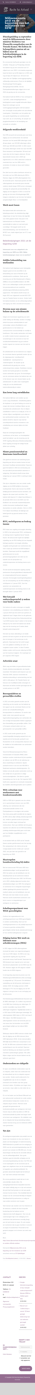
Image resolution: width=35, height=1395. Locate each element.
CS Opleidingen (20, 1253)
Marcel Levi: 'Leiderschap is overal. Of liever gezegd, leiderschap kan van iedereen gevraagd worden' (25, 1315)
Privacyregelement (8, 1307)
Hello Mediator (7, 1354)
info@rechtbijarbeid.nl (13, 1297)
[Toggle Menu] (31, 9)
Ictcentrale (17, 1379)
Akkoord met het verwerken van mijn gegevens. (26, 1358)
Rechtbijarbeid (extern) (12, 1258)
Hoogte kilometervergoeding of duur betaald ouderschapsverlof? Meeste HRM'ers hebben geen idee (25, 1290)
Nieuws (29, 1258)
